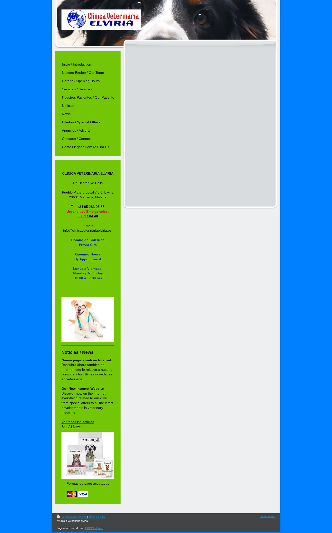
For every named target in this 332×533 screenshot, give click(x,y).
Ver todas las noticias (77, 422)
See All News (71, 427)
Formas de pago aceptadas (88, 483)
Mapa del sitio (97, 517)
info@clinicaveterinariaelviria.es (87, 230)
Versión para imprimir (74, 517)
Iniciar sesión (267, 516)
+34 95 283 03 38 (91, 207)
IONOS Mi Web (94, 528)
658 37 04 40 (88, 216)
